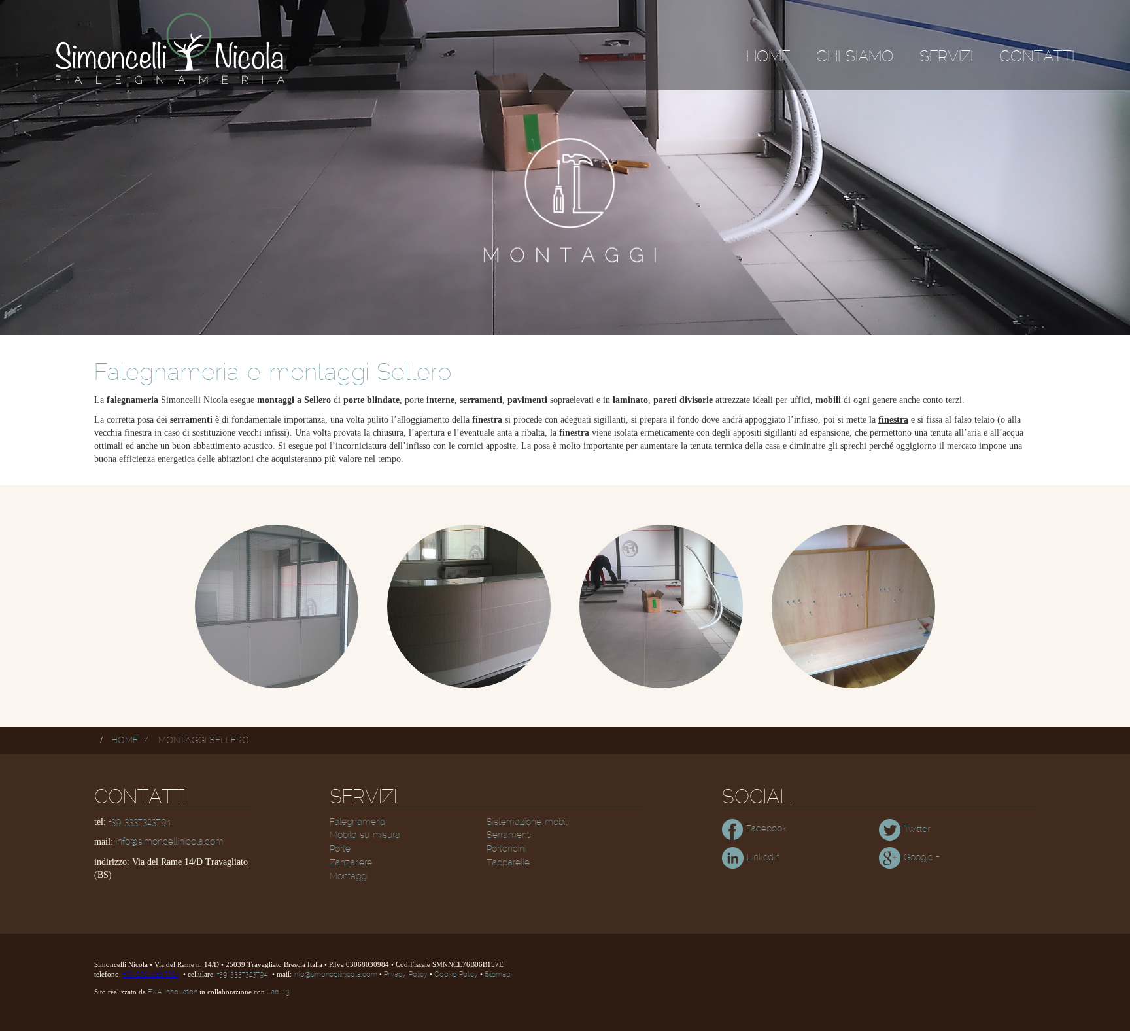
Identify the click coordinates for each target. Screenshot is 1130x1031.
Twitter (915, 829)
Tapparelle (508, 862)
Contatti (1036, 56)
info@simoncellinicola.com (170, 842)
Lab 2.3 (278, 992)
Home (768, 56)
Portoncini (506, 849)
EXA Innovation (172, 992)
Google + (919, 857)
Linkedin (762, 857)
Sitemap (497, 975)
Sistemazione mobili (528, 822)
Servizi (946, 56)
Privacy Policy (406, 975)
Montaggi (349, 876)
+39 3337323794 (140, 822)
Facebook (765, 828)
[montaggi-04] (853, 606)
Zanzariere (351, 862)
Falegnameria (357, 822)
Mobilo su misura (365, 835)
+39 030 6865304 (151, 975)
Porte (340, 849)
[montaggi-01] (276, 606)
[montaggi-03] (661, 606)
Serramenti (509, 835)
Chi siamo (854, 56)
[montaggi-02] (469, 606)
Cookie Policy (456, 975)
